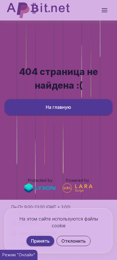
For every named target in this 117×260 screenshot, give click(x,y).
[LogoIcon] (38, 10)
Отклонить (73, 241)
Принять (40, 241)
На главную (58, 107)
